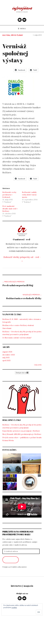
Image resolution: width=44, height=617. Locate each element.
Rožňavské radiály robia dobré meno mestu (29, 194)
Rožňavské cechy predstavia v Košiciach (9, 194)
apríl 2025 (6, 360)
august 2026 (7, 352)
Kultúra (6, 35)
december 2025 (8, 355)
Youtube (24, 20)
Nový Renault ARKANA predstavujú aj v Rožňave (21, 434)
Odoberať (11, 559)
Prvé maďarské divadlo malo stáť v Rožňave (9, 208)
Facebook (20, 20)
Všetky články (17, 35)
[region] (22, 399)
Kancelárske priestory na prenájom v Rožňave (21, 431)
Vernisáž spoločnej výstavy (15, 53)
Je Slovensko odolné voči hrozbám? (17, 338)
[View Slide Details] (22, 399)
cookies (14, 607)
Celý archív (38, 365)
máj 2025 (6, 357)
